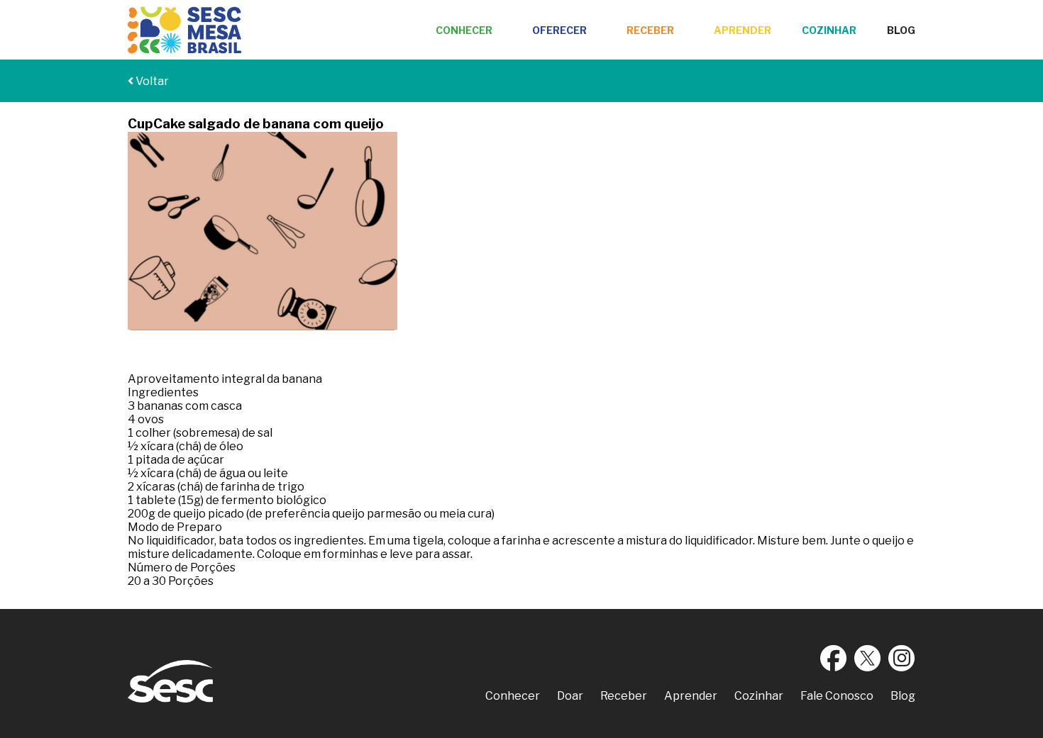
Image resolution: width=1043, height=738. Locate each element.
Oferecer (559, 30)
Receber (650, 30)
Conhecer (464, 30)
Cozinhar (829, 30)
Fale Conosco (836, 696)
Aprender (742, 30)
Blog (901, 30)
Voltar (151, 81)
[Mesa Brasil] (184, 30)
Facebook (833, 657)
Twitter (867, 657)
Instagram (901, 657)
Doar (570, 696)
